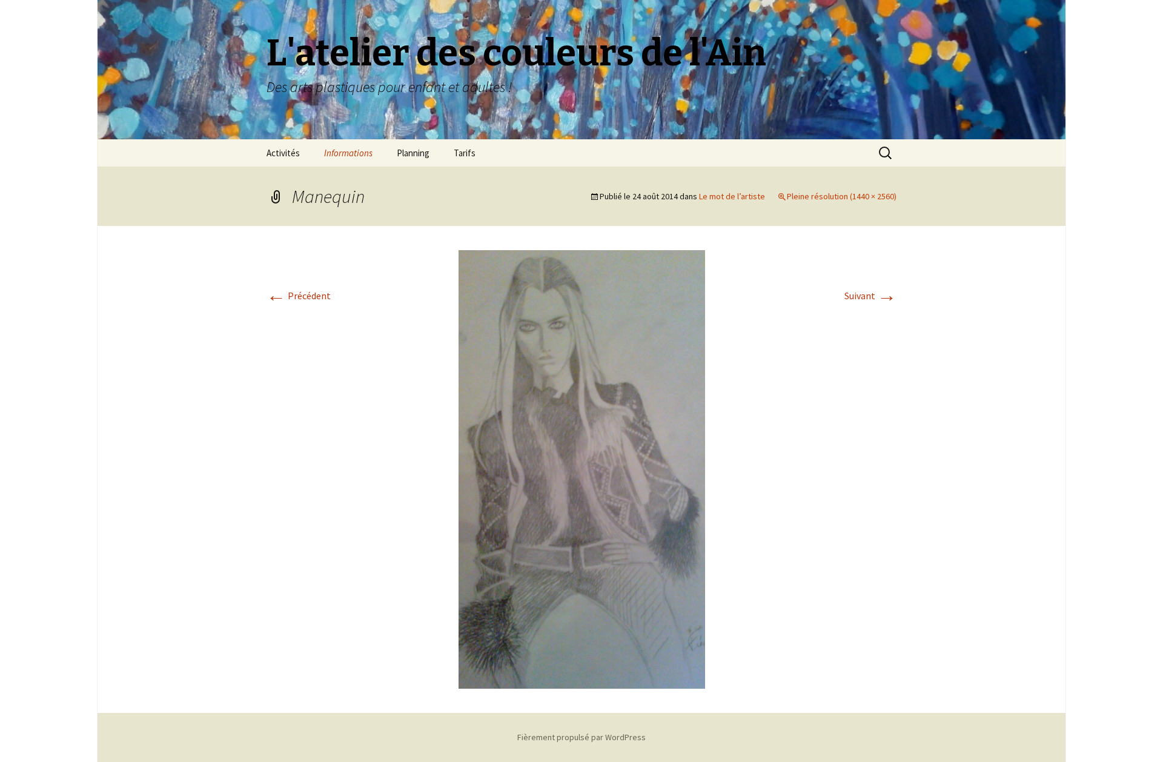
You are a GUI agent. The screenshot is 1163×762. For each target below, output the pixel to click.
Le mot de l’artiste (732, 196)
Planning (413, 153)
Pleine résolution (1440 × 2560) (841, 196)
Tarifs (464, 153)
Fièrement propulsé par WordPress (581, 737)
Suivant (870, 296)
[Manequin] (582, 468)
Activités (283, 153)
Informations (348, 153)
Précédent (299, 296)
